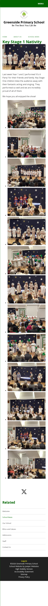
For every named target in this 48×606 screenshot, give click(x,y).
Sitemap (24, 574)
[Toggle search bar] (5, 3)
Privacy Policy (24, 577)
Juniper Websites (32, 566)
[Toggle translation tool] (11, 3)
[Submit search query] (31, 3)
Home (4, 37)
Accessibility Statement (24, 571)
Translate (21, 4)
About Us (17, 37)
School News (33, 37)
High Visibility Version (24, 569)
